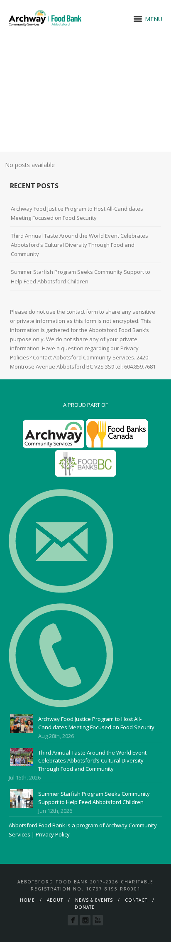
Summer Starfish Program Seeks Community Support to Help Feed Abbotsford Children (80, 276)
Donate (85, 907)
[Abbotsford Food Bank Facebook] (73, 920)
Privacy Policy (53, 834)
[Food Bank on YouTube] (98, 920)
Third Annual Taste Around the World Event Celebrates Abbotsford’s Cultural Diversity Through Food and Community (79, 245)
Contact (136, 900)
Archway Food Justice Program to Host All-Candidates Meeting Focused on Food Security (77, 213)
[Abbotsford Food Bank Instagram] (85, 920)
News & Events (94, 900)
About (55, 900)
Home (27, 900)
